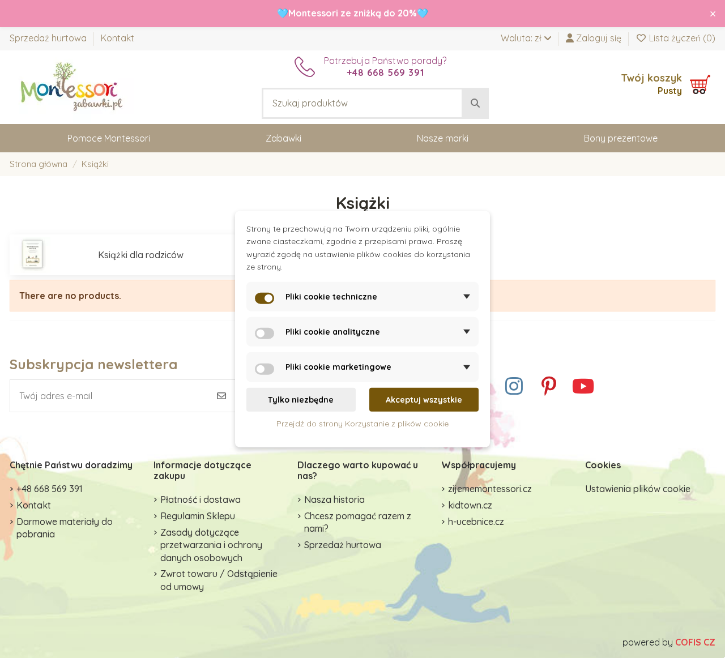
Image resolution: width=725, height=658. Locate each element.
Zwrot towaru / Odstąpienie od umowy (219, 580)
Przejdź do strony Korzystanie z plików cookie (362, 423)
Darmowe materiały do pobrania (64, 528)
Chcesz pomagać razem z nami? (357, 522)
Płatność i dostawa (200, 499)
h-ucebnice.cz (476, 521)
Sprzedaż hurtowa (49, 38)
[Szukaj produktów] (475, 103)
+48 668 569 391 (49, 488)
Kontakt (117, 38)
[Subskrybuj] (221, 396)
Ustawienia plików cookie (637, 488)
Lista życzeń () (681, 38)
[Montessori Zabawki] (72, 86)
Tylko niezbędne (301, 400)
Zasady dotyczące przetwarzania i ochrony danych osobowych (211, 545)
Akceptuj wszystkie (424, 400)
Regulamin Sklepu (197, 516)
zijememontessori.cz (490, 488)
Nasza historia (334, 499)
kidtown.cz (470, 505)
